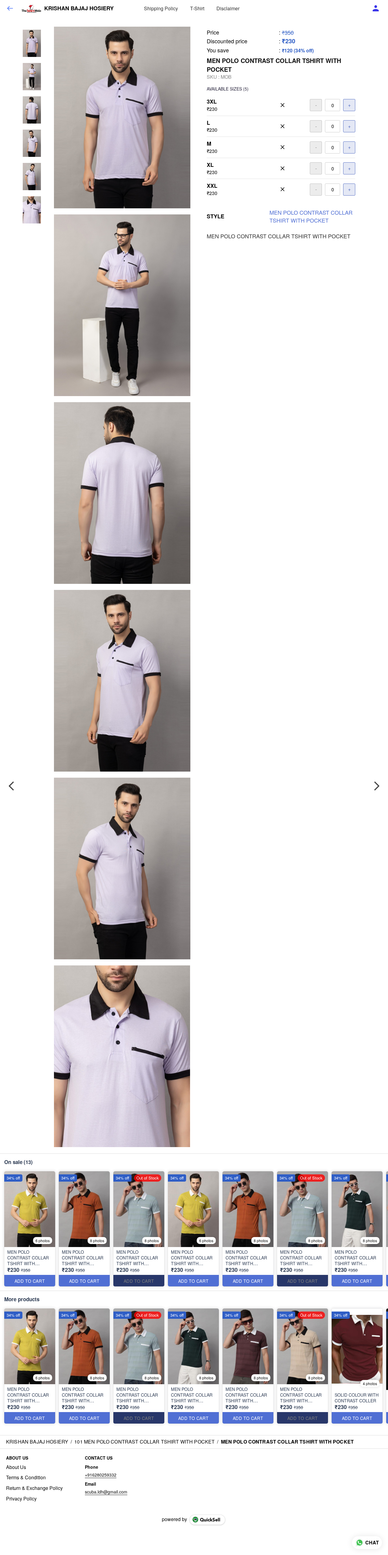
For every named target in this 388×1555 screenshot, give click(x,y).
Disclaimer (227, 8)
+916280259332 (100, 1475)
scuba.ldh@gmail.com (106, 1492)
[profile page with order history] (376, 8)
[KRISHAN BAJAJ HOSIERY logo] (31, 8)
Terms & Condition (26, 1477)
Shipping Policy (161, 8)
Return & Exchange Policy (34, 1488)
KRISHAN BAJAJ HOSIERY (79, 8)
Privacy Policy (21, 1498)
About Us (16, 1467)
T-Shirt (197, 8)
